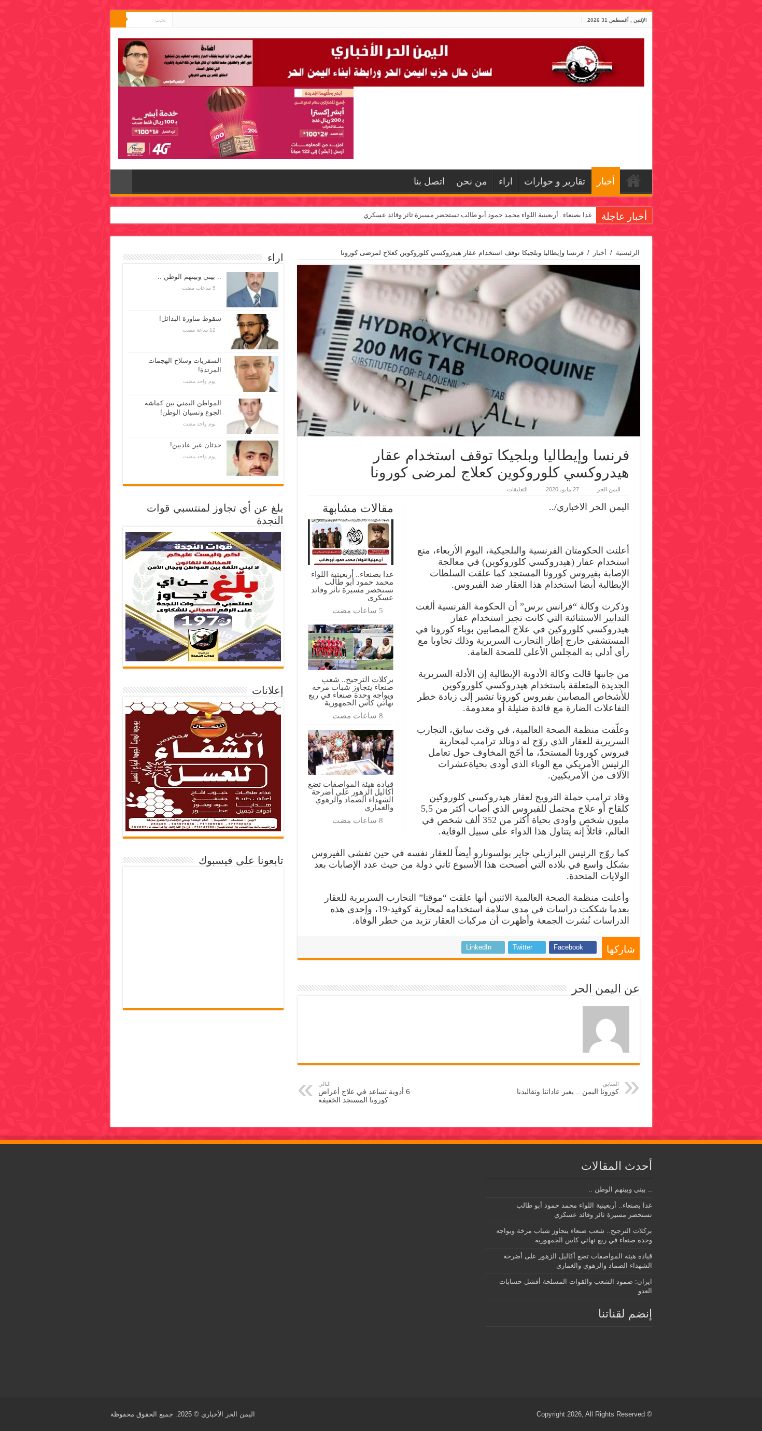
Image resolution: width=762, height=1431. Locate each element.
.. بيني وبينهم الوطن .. (189, 276)
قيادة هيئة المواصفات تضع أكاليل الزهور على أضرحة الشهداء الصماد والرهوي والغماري (350, 796)
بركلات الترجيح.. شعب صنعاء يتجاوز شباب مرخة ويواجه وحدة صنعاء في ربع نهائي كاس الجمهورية (350, 691)
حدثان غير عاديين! (195, 445)
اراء (506, 181)
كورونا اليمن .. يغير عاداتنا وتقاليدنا (568, 1088)
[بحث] (118, 19)
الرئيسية (628, 253)
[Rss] (200, 20)
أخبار (606, 181)
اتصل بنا (429, 181)
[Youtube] (180, 20)
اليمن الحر (608, 489)
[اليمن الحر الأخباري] (381, 60)
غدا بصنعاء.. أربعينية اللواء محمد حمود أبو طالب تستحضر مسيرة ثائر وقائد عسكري (477, 215)
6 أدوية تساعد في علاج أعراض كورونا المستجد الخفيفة (364, 1092)
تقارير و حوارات (554, 181)
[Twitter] (190, 20)
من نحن (471, 181)
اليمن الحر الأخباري (228, 1414)
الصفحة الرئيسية (633, 180)
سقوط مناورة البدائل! (190, 318)
